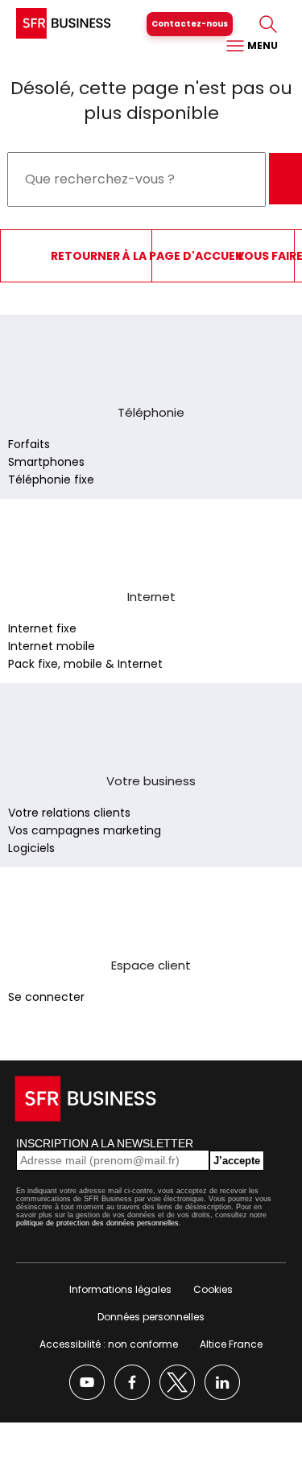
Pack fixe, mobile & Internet (85, 664)
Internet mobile (51, 646)
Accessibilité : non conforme (108, 1344)
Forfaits (29, 444)
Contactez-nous (189, 24)
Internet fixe (42, 628)
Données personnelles (151, 1317)
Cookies (213, 1289)
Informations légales (120, 1289)
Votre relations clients (69, 813)
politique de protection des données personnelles (97, 1223)
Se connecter (46, 997)
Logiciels (31, 848)
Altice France (231, 1344)
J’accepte (236, 1161)
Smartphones (46, 462)
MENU (261, 45)
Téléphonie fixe (51, 479)
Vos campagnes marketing (84, 830)
